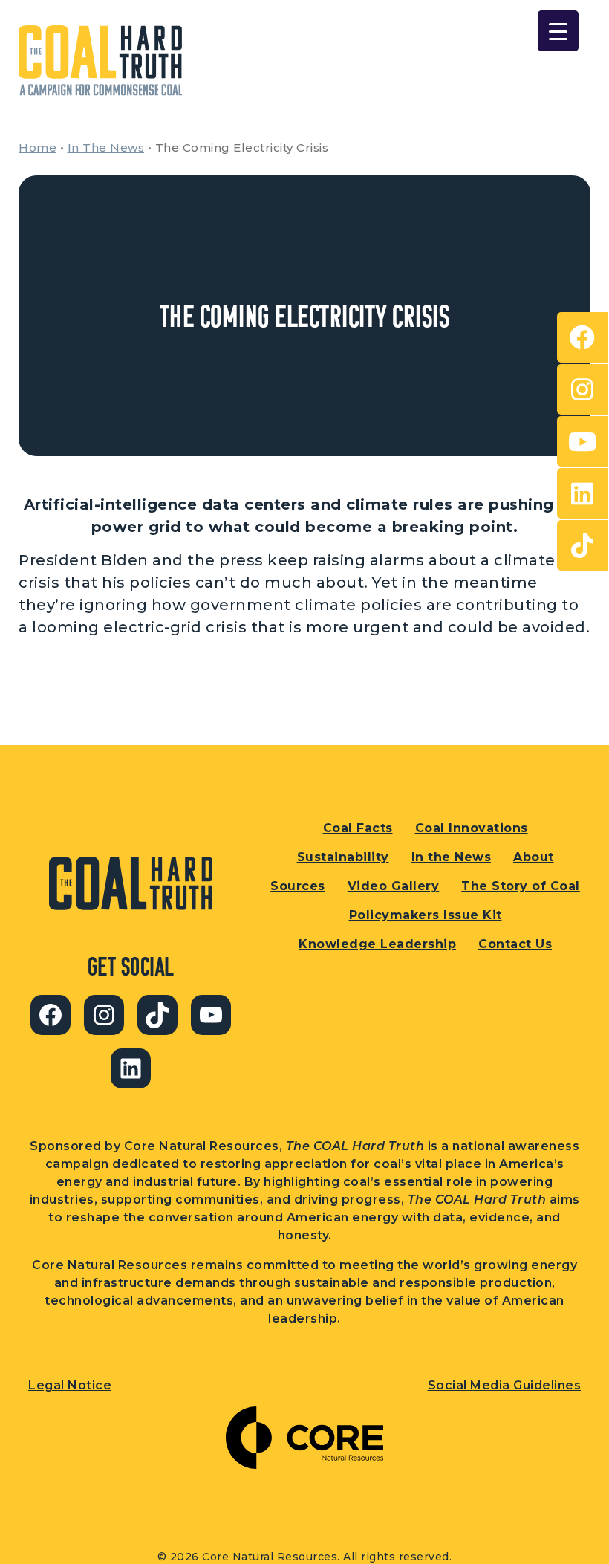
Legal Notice (69, 1385)
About (533, 857)
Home (37, 147)
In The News (106, 147)
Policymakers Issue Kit (425, 915)
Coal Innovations (471, 828)
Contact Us (515, 944)
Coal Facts (358, 828)
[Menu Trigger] (558, 30)
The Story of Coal (520, 886)
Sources (297, 886)
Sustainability (343, 857)
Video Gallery (394, 886)
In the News (451, 857)
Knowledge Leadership (377, 944)
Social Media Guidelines (505, 1385)
